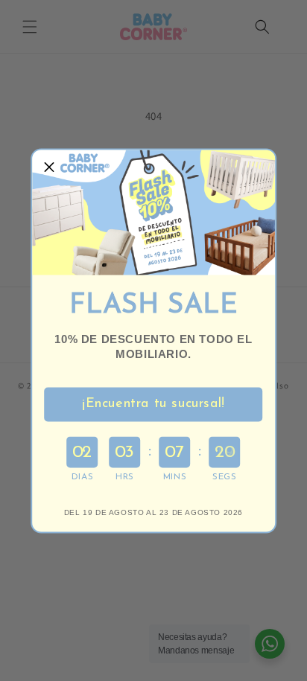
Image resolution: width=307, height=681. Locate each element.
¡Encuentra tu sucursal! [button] (153, 404)
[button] (49, 167)
